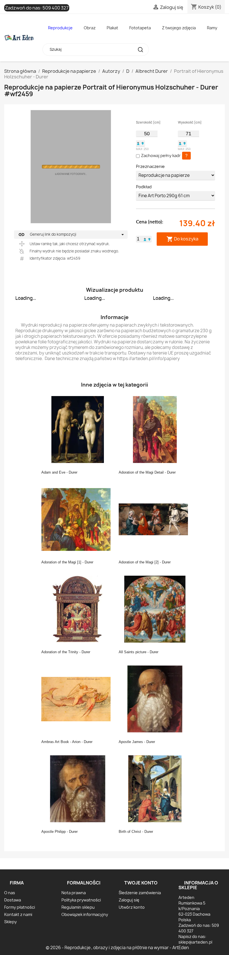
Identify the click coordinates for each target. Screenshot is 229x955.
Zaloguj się (129, 900)
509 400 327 (55, 8)
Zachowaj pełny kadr (161, 155)
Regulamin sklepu (78, 907)
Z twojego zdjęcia (179, 27)
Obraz (90, 27)
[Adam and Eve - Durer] (77, 429)
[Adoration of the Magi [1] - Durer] (77, 519)
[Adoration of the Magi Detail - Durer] (155, 429)
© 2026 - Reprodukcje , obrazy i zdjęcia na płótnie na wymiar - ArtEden (117, 948)
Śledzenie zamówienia (140, 892)
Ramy (212, 27)
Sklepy (10, 921)
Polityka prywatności (81, 900)
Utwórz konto (132, 907)
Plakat (112, 27)
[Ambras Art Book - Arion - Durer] (77, 698)
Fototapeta (140, 27)
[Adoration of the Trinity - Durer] (77, 609)
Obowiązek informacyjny (84, 914)
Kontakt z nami (18, 914)
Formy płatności (19, 907)
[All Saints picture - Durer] (155, 609)
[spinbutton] (146, 134)
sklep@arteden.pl (195, 942)
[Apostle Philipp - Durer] (77, 788)
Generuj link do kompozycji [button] (47, 234)
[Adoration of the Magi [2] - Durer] (155, 519)
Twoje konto (141, 883)
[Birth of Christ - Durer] (155, 788)
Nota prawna (73, 892)
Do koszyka (182, 238)
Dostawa (12, 900)
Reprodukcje (60, 27)
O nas (9, 892)
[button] (138, 143)
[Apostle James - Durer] (155, 698)
